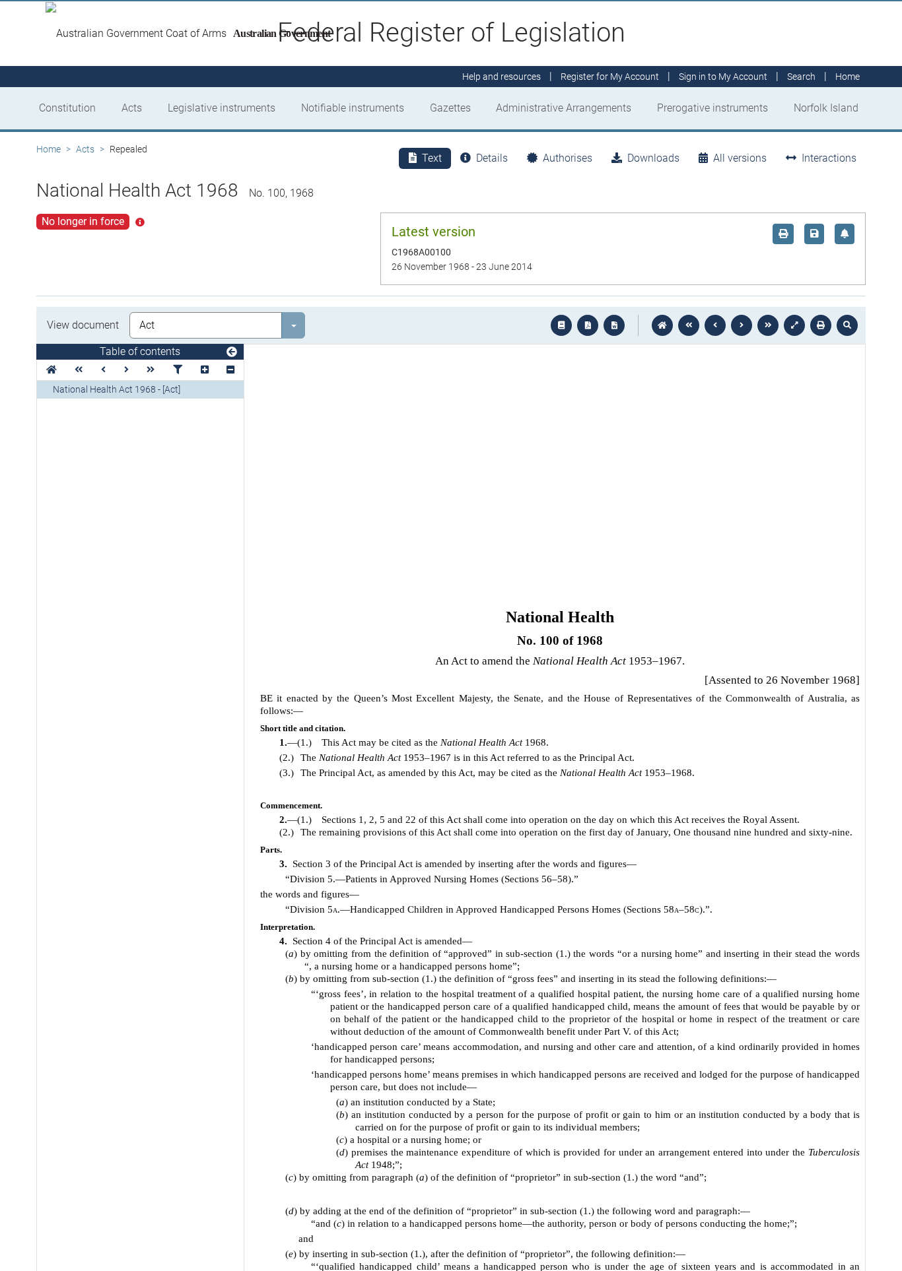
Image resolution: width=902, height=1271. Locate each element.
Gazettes (450, 108)
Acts (131, 108)
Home (48, 149)
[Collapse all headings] (230, 370)
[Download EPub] (561, 325)
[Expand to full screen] (794, 325)
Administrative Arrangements (563, 108)
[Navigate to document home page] (51, 370)
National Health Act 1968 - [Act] (116, 389)
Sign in (723, 76)
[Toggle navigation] (232, 352)
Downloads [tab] (653, 158)
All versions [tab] (740, 158)
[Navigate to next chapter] (768, 325)
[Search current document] (847, 325)
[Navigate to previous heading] (103, 370)
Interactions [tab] (829, 158)
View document (83, 325)
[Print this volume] (820, 325)
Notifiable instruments (352, 108)
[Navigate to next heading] (126, 370)
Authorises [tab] (567, 158)
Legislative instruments (221, 108)
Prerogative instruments (712, 108)
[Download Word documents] (614, 325)
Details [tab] (492, 158)
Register (610, 76)
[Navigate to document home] (662, 325)
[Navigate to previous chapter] (688, 325)
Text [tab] (432, 158)
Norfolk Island (826, 108)
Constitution (67, 108)
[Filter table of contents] (177, 370)
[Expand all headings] (205, 370)
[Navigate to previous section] (715, 325)
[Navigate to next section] (741, 325)
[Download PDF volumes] (587, 325)
